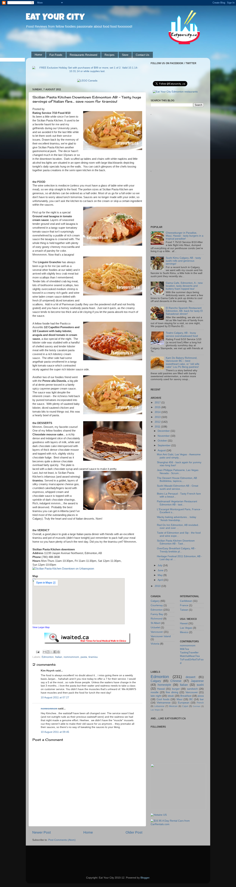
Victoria (155, 643)
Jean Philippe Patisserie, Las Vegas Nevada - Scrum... (177, 471)
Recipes (109, 54)
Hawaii (184, 623)
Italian (58, 657)
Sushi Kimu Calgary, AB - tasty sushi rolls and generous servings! (183, 260)
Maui (179, 699)
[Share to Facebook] (55, 652)
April (161, 580)
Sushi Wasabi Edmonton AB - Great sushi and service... (177, 487)
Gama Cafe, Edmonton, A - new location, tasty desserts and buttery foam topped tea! (184, 286)
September (164, 445)
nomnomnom (71, 657)
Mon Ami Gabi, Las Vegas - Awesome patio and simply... (179, 456)
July (160, 565)
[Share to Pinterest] (58, 652)
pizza (201, 695)
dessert (190, 677)
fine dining (172, 692)
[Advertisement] (178, 137)
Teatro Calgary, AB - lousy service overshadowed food (182, 334)
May (160, 575)
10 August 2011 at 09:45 (55, 732)
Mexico (184, 632)
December (164, 430)
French (200, 702)
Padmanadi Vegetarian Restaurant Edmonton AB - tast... (177, 503)
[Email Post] (37, 651)
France (184, 605)
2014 (158, 412)
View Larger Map (41, 627)
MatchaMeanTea (190, 656)
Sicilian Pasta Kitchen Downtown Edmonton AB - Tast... (176, 542)
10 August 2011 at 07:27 (55, 697)
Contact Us (142, 54)
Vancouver (157, 632)
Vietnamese (164, 702)
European (183, 702)
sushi (200, 684)
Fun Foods (55, 54)
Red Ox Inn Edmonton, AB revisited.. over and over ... (178, 526)
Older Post (134, 832)
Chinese (175, 680)
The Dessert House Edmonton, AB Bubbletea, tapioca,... (177, 479)
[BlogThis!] (48, 652)
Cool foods (163, 699)
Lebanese (159, 706)
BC (191, 699)
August (162, 450)
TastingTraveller (189, 652)
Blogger (144, 877)
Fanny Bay (157, 614)
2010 (158, 586)
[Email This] (44, 652)
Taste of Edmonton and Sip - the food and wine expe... (179, 534)
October (163, 440)
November (164, 435)
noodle (155, 692)
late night (156, 695)
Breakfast (185, 695)
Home (38, 54)
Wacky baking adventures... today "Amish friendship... (176, 518)
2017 (158, 402)
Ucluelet (155, 627)
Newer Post (41, 832)
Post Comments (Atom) (62, 840)
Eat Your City (55, 17)
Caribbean (186, 601)
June (161, 570)
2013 (158, 417)
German (196, 706)
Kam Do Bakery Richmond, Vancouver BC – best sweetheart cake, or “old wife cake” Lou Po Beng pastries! (182, 362)
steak (171, 695)
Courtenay (157, 605)
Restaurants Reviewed (83, 54)
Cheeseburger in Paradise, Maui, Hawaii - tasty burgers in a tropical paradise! (184, 235)
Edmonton (48, 657)
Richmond (156, 618)
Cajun (185, 706)
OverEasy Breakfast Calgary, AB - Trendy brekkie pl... (176, 550)
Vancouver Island (161, 636)
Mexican (173, 706)
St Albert (155, 623)
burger (176, 688)
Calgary (155, 601)
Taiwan (184, 609)
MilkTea (184, 649)
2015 (158, 407)
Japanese (197, 680)
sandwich (192, 688)
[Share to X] (51, 652)
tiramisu (93, 657)
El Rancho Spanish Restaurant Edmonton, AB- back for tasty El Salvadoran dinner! (184, 311)
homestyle (164, 684)
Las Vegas (186, 627)
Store (125, 54)
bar (202, 699)
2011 (158, 426)
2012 (158, 421)
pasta (84, 657)
